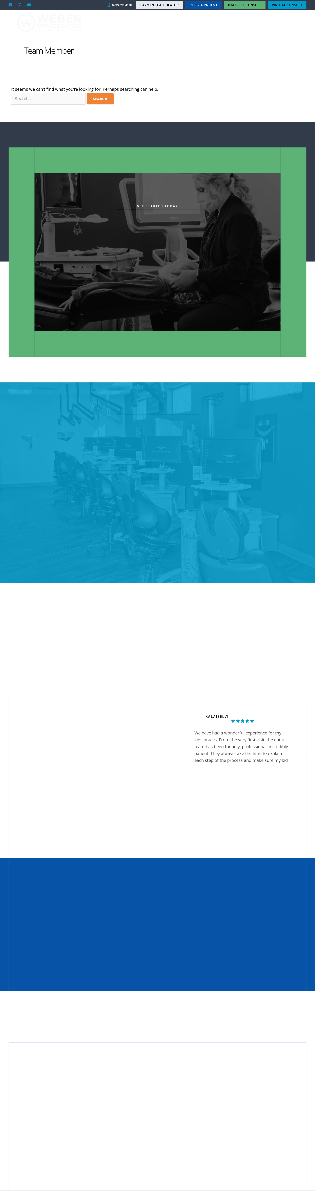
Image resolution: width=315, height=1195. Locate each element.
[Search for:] (49, 98)
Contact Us (289, 23)
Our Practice (192, 23)
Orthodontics (222, 23)
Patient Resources (257, 23)
